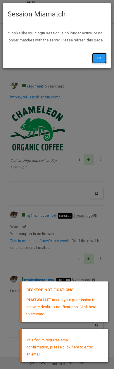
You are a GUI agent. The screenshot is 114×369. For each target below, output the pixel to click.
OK (99, 58)
